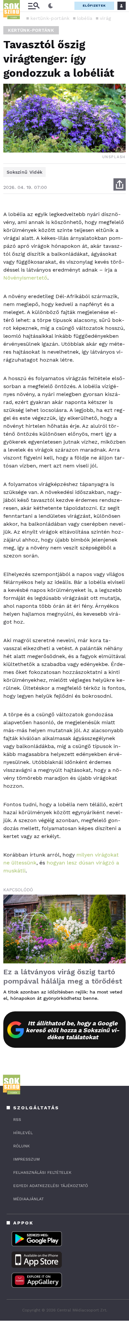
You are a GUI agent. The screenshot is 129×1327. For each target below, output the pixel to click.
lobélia (85, 18)
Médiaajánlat (28, 1199)
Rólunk (21, 1146)
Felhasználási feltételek (42, 1172)
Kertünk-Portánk (31, 30)
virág (105, 18)
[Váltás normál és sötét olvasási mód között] (51, 6)
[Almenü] (34, 6)
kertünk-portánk (50, 18)
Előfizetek (94, 5)
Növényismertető (25, 278)
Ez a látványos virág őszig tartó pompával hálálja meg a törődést (62, 976)
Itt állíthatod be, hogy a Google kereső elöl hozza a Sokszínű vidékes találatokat (72, 1030)
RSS (17, 1119)
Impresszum (26, 1159)
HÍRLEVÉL (23, 1132)
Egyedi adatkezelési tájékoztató (50, 1185)
